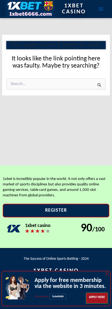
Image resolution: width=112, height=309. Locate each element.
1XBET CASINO (74, 9)
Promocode (42, 296)
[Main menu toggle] (101, 9)
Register (56, 210)
